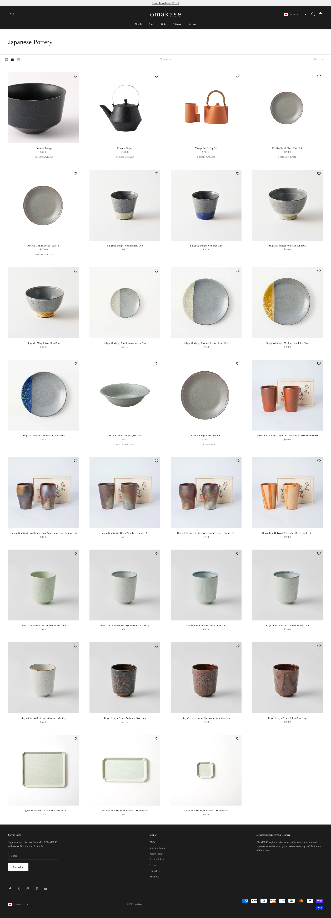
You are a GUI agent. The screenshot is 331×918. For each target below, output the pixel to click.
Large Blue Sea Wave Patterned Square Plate (44, 810)
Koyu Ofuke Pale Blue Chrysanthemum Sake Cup (125, 625)
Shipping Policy (157, 848)
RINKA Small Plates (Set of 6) (287, 148)
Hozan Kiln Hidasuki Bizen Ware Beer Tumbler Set (287, 533)
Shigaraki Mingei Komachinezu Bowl (287, 245)
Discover (192, 24)
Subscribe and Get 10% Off (165, 3)
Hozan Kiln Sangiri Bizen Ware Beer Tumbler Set (125, 533)
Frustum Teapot (125, 148)
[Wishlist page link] (12, 14)
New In (138, 24)
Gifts (163, 24)
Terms (152, 865)
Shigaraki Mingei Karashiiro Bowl (44, 343)
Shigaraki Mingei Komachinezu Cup (125, 245)
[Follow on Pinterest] (37, 888)
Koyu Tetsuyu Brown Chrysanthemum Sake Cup (206, 718)
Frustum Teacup (44, 148)
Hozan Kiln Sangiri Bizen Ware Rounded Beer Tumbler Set (206, 533)
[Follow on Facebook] (10, 888)
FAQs (152, 842)
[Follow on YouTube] (46, 888)
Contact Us (154, 871)
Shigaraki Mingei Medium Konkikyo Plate (43, 435)
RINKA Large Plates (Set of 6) (206, 435)
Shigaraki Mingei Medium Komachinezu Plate (206, 343)
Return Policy (156, 853)
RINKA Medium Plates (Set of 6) (43, 245)
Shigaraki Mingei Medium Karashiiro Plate (287, 343)
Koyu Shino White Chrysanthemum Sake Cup (43, 718)
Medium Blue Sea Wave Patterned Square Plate (125, 810)
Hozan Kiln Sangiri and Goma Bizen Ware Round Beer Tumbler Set (44, 533)
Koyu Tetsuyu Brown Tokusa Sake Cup (287, 718)
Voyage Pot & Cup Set (206, 148)
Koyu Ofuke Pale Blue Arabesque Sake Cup (287, 625)
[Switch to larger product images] (6, 59)
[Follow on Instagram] (28, 888)
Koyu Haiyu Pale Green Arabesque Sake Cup (44, 625)
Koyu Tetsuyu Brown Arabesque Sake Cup (125, 718)
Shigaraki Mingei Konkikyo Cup (206, 245)
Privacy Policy (156, 859)
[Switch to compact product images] (18, 59)
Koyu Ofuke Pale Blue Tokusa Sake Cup (206, 625)
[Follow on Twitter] (19, 888)
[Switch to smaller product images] (12, 59)
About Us (154, 876)
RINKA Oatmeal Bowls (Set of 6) (125, 435)
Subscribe (18, 867)
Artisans (177, 24)
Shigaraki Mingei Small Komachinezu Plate (125, 343)
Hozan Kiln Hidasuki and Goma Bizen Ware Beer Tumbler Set (287, 435)
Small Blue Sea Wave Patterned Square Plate (206, 810)
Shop (151, 24)
